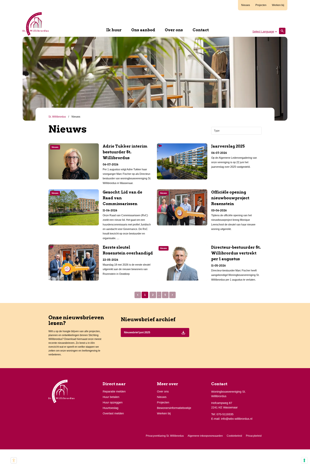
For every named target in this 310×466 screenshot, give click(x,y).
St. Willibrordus (57, 116)
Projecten (260, 5)
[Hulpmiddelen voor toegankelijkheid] (14, 460)
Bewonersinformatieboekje (174, 408)
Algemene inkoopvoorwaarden (205, 435)
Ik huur (114, 30)
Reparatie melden (114, 391)
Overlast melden (113, 413)
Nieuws (245, 5)
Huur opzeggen (113, 402)
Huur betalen (111, 397)
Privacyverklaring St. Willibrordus (165, 435)
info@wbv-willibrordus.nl (236, 418)
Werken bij (278, 5)
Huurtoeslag (110, 408)
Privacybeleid (254, 435)
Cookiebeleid (234, 435)
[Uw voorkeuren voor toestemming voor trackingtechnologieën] (304, 460)
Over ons (174, 30)
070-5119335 (225, 414)
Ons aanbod (143, 30)
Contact (201, 30)
